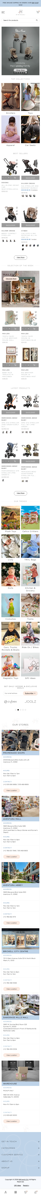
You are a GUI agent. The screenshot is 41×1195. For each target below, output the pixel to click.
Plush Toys (10, 515)
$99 (33, 2)
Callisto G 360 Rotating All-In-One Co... (29, 219)
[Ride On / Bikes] (30, 617)
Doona (5, 167)
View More (20, 241)
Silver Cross (28, 167)
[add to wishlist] (17, 144)
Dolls (10, 572)
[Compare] (17, 147)
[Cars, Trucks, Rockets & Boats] (10, 617)
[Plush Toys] (10, 502)
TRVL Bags (30, 544)
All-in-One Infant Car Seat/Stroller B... (10, 171)
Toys (30, 97)
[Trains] (30, 589)
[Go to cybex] (10, 685)
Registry (26, 1169)
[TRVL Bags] (30, 530)
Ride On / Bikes (30, 631)
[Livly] (10, 530)
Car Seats (30, 129)
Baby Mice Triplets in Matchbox (7, 358)
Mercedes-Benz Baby (9, 403)
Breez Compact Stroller (9, 218)
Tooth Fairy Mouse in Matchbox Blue (28, 322)
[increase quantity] (8, 162)
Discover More (11, 263)
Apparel (10, 129)
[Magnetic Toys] (10, 648)
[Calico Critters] (30, 502)
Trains (30, 603)
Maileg (6, 318)
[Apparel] (10, 113)
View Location (11, 775)
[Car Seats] (30, 113)
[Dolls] (10, 558)
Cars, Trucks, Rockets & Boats (10, 632)
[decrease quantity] (3, 162)
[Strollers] (10, 81)
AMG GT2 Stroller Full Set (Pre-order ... (30, 409)
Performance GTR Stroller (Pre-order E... (10, 457)
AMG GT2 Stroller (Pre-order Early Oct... (10, 409)
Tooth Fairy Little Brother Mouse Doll (9, 322)
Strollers (10, 97)
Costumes (10, 603)
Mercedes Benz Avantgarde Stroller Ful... (28, 457)
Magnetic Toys (10, 662)
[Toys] (30, 81)
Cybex (24, 215)
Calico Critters (30, 515)
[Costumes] (10, 589)
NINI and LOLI (24, 1163)
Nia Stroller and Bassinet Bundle (30, 171)
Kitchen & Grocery (30, 573)
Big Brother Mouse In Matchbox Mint (28, 358)
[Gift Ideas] (30, 648)
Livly (10, 544)
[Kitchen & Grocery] (30, 558)
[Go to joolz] (30, 685)
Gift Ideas (30, 662)
